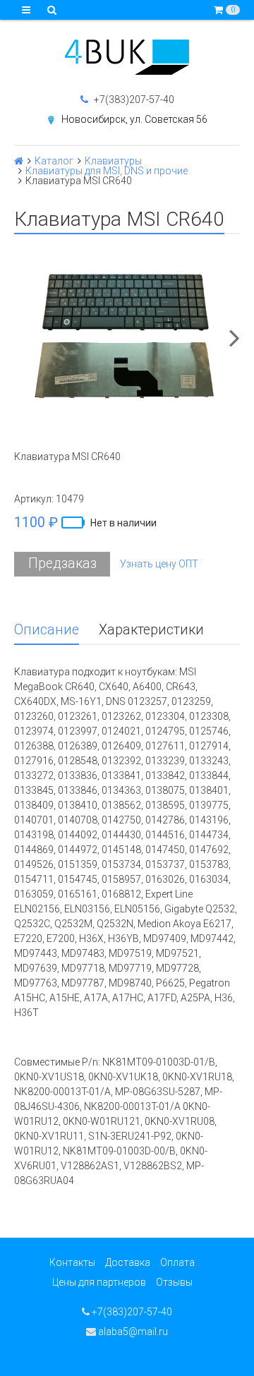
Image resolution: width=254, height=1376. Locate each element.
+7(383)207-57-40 (133, 99)
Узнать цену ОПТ (159, 564)
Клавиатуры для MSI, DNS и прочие (106, 171)
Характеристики (151, 630)
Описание (46, 630)
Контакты (72, 1262)
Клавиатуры (113, 161)
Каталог (54, 161)
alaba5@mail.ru (132, 1331)
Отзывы (174, 1282)
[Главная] (18, 161)
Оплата (177, 1262)
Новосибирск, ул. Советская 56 (134, 119)
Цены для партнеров (99, 1282)
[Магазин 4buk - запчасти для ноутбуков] (127, 57)
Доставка (127, 1262)
